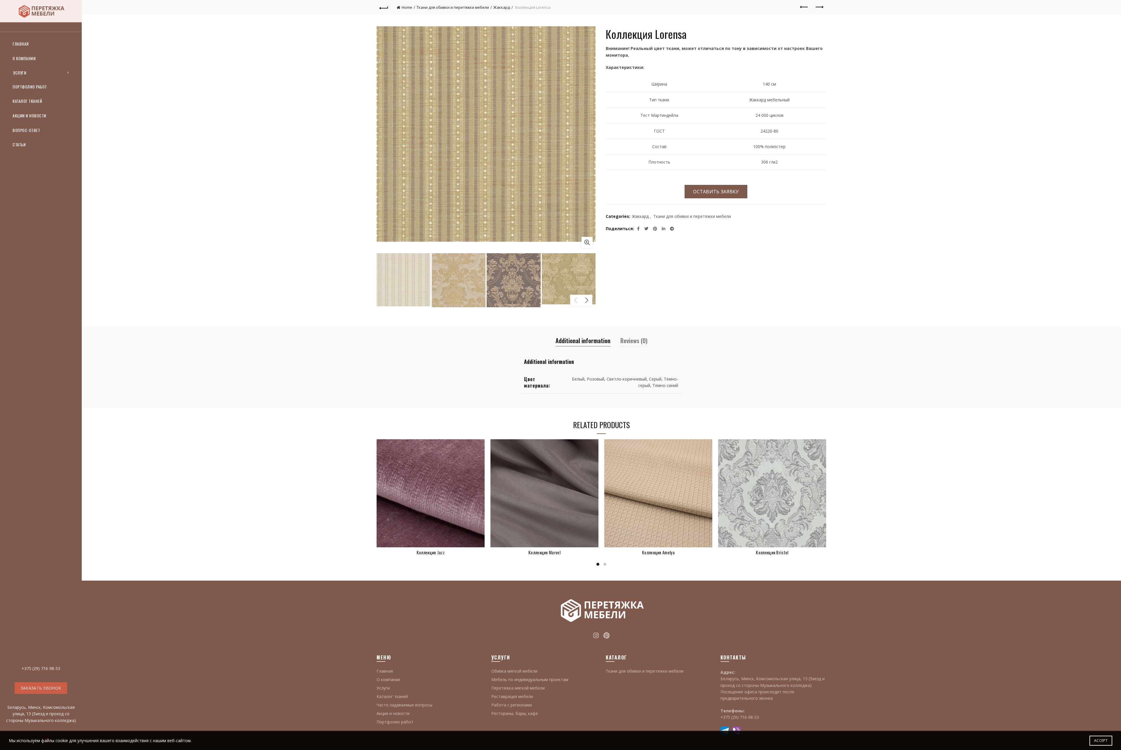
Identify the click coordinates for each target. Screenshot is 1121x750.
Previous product (804, 7)
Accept (1101, 740)
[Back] (384, 7)
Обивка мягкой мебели (514, 671)
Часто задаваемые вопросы (404, 705)
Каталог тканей (27, 101)
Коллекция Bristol (772, 552)
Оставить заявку (716, 191)
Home (407, 7)
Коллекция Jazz (431, 552)
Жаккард (501, 7)
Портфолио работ (30, 87)
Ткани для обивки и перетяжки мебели (453, 7)
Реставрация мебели (512, 696)
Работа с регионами (511, 705)
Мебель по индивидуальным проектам (529, 679)
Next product (819, 7)
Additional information (583, 340)
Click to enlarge (587, 242)
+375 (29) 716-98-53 (41, 668)
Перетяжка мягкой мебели (518, 688)
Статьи (19, 144)
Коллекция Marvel (544, 552)
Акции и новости (29, 115)
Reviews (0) (633, 340)
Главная (21, 44)
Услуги (19, 73)
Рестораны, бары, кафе (514, 713)
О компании (24, 58)
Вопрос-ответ (26, 130)
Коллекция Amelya (658, 552)
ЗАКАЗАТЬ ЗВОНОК (41, 688)
